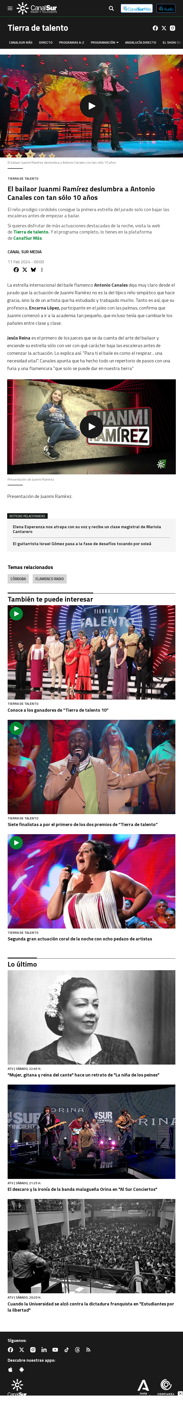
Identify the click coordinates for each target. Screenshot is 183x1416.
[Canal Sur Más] (137, 8)
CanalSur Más (20, 42)
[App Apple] (11, 1369)
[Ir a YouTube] (56, 1350)
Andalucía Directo (140, 42)
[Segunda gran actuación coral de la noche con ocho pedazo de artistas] (91, 881)
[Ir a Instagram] (172, 28)
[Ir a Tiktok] (67, 1350)
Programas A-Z (71, 42)
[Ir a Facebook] (155, 28)
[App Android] (22, 1369)
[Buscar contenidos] (111, 8)
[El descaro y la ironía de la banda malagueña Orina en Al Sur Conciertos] (91, 1132)
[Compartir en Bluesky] (33, 270)
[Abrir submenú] (117, 42)
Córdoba (18, 579)
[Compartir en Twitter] (25, 270)
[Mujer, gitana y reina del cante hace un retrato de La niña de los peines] (91, 1017)
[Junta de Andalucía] (143, 1389)
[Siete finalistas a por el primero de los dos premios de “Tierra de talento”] (91, 767)
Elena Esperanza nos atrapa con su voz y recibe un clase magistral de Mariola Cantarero (87, 529)
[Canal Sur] (37, 8)
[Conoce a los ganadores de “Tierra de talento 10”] (91, 652)
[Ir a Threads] (78, 1350)
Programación (103, 42)
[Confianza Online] (165, 1389)
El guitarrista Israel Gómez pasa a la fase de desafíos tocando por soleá (82, 543)
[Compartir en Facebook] (16, 270)
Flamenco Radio (50, 579)
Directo (45, 42)
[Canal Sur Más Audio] (166, 8)
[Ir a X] (164, 28)
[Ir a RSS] (89, 1350)
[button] (91, 106)
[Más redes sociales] (42, 270)
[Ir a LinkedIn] (45, 1350)
